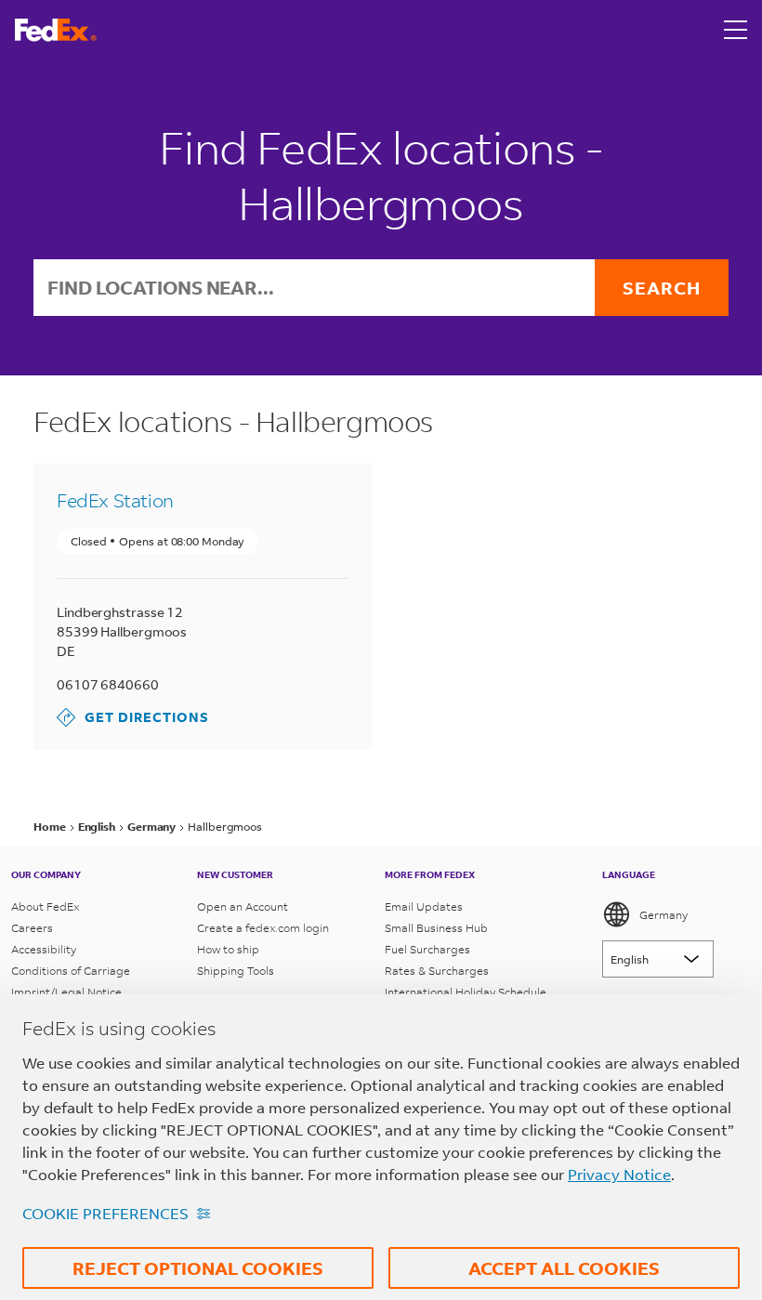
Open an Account (242, 906)
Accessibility (43, 949)
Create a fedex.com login (263, 928)
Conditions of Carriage (70, 971)
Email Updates (424, 906)
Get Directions (133, 717)
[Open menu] (736, 29)
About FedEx (45, 906)
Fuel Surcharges (427, 949)
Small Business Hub (436, 928)
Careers (32, 928)
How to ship (228, 949)
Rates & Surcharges (437, 971)
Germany (663, 915)
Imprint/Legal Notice (66, 992)
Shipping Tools (235, 971)
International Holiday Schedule (465, 992)
